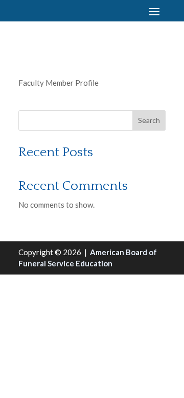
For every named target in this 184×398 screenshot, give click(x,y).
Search (149, 120)
